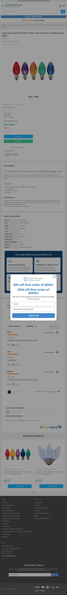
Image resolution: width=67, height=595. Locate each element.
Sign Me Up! (33, 315)
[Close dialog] (54, 276)
